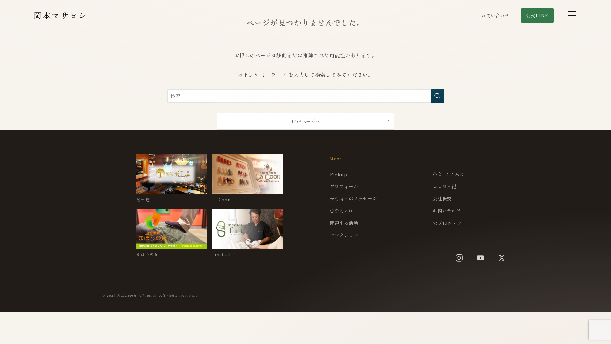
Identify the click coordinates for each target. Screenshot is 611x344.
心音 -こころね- (449, 174)
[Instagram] (459, 258)
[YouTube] (480, 258)
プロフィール (344, 186)
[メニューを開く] (571, 15)
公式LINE (537, 15)
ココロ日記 (444, 186)
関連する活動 (344, 222)
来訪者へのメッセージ (353, 198)
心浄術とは (341, 210)
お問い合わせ (495, 15)
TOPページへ (305, 121)
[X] (501, 258)
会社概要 (442, 198)
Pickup (338, 174)
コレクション (344, 235)
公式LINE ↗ (447, 222)
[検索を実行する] (437, 96)
